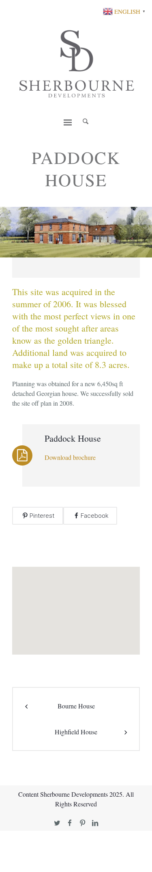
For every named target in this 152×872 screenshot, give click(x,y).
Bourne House (76, 706)
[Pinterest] (82, 823)
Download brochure (70, 457)
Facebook (94, 515)
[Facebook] (69, 823)
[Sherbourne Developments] (76, 63)
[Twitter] (57, 823)
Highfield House (76, 731)
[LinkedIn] (95, 823)
